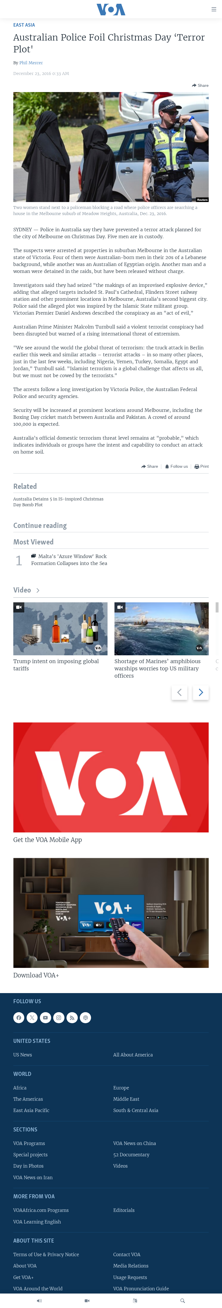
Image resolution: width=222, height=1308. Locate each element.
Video (22, 591)
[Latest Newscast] (39, 1301)
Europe (121, 1088)
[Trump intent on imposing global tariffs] (60, 628)
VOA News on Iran (33, 1177)
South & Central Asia (135, 1110)
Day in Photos (28, 1166)
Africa (20, 1088)
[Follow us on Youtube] (45, 1017)
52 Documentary (131, 1154)
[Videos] (87, 1301)
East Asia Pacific (31, 1110)
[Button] (200, 85)
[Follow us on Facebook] (18, 1017)
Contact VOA (126, 1254)
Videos (120, 1166)
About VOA (25, 1266)
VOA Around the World (38, 1288)
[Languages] (135, 1301)
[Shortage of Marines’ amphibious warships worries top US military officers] (161, 628)
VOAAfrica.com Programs (41, 1210)
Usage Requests (130, 1277)
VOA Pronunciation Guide (141, 1288)
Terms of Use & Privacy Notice (46, 1254)
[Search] (182, 1301)
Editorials (124, 1210)
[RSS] (71, 1017)
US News (22, 1055)
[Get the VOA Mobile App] (111, 777)
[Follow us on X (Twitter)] (32, 1017)
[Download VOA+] (111, 913)
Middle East (126, 1099)
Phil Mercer (31, 62)
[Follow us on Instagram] (58, 1017)
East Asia (24, 25)
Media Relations (131, 1266)
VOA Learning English (37, 1221)
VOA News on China (134, 1143)
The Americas (28, 1099)
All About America (133, 1055)
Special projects (30, 1154)
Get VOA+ (23, 1277)
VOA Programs (29, 1143)
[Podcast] (85, 1017)
